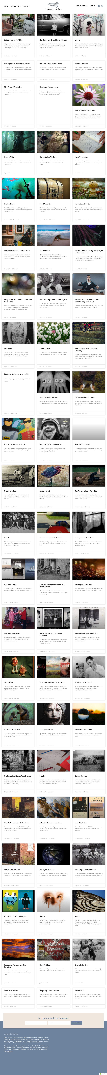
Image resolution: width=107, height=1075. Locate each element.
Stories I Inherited (81, 965)
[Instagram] (102, 6)
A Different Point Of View (83, 729)
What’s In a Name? (81, 63)
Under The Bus (45, 250)
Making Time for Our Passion (85, 110)
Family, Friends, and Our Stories (86, 633)
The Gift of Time (45, 965)
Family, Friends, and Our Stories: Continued (51, 634)
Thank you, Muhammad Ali (49, 87)
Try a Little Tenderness (12, 729)
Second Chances (81, 776)
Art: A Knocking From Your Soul (50, 823)
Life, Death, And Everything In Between (53, 40)
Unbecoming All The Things (13, 40)
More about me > (9, 1051)
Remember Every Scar (12, 869)
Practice (42, 776)
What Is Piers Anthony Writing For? (16, 823)
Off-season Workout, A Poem (85, 397)
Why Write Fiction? (10, 584)
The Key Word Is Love (47, 869)
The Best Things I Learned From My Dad (53, 299)
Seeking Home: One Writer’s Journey (17, 63)
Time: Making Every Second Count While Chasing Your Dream (87, 300)
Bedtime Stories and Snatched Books (17, 250)
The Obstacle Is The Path (48, 157)
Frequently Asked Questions (49, 990)
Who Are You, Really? (82, 444)
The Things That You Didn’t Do (85, 869)
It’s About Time (9, 204)
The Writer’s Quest (10, 491)
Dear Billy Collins (81, 823)
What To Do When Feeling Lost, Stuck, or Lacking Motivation (89, 251)
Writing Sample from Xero (84, 538)
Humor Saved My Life (82, 204)
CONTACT (92, 6)
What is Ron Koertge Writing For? (15, 444)
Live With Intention (81, 157)
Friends (6, 538)
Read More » (7, 51)
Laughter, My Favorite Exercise (50, 444)
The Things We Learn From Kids (86, 491)
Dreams (42, 916)
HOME (6, 6)
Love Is (77, 40)
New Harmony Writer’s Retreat (50, 538)
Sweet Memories (45, 204)
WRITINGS (25, 6)
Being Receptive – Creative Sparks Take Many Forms (18, 300)
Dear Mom (8, 348)
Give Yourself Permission (13, 87)
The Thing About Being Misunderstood (17, 776)
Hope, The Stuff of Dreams (49, 397)
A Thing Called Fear (46, 729)
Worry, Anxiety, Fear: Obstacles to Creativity (86, 349)
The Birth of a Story (11, 990)
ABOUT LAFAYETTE (15, 6)
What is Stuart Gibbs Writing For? (16, 916)
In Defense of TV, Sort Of (83, 682)
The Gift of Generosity (12, 633)
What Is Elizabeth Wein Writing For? (52, 682)
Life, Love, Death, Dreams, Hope (51, 63)
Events (77, 916)
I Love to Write (9, 157)
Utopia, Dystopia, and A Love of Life (16, 374)
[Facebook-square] (99, 6)
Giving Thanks (9, 682)
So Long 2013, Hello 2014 (83, 584)
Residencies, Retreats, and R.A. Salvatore (15, 966)
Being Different (45, 348)
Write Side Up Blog (81, 6)
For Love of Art (45, 491)
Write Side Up (80, 990)
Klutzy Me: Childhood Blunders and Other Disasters (52, 585)
